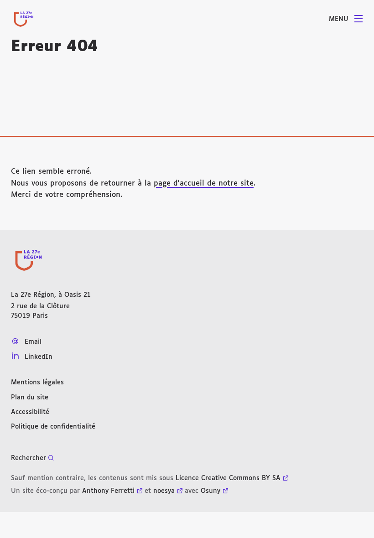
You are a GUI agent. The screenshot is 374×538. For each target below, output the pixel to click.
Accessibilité (30, 412)
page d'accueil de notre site (204, 183)
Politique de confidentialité (53, 427)
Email (33, 342)
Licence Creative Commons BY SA (228, 478)
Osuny (210, 491)
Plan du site (29, 397)
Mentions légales (37, 382)
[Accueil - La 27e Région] (23, 19)
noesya (164, 491)
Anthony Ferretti (108, 491)
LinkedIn (38, 357)
